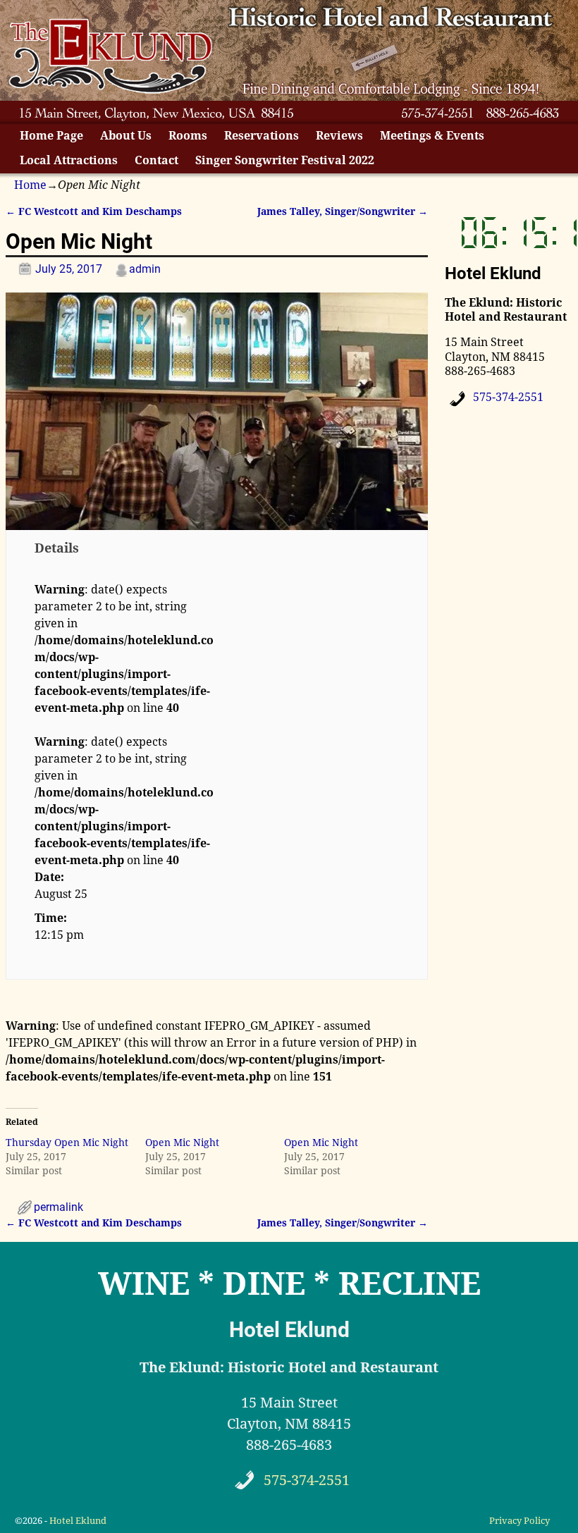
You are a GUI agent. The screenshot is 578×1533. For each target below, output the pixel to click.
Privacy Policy (519, 1520)
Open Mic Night (182, 1142)
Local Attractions (69, 160)
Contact (156, 160)
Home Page (51, 135)
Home (30, 185)
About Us (126, 135)
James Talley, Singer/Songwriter (342, 211)
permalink (58, 1207)
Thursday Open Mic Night (67, 1142)
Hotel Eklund (77, 1520)
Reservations (261, 135)
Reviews (339, 135)
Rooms (187, 135)
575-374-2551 (508, 397)
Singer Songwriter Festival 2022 (284, 160)
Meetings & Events (432, 135)
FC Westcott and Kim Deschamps (94, 211)
